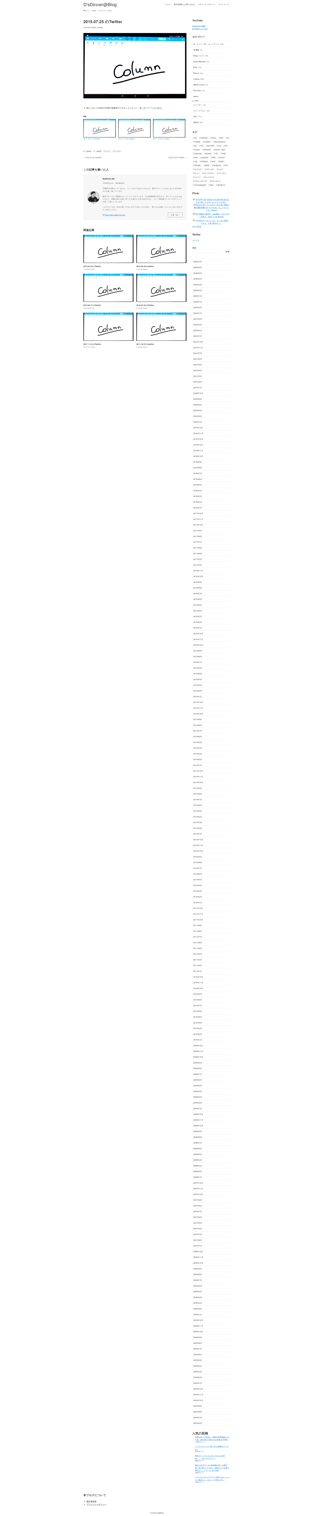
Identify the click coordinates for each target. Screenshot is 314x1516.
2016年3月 (197, 616)
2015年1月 (197, 696)
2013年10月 (198, 782)
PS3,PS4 (199, 90)
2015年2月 (197, 690)
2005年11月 (198, 1326)
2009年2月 (197, 1102)
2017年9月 (197, 530)
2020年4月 (197, 410)
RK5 (214, 157)
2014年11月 (198, 708)
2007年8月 (197, 1205)
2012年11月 (198, 845)
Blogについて (200, 55)
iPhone (198, 73)
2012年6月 (197, 874)
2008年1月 (197, 1177)
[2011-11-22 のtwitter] (134, 128)
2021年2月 (197, 381)
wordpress (217, 165)
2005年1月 (197, 1383)
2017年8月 (197, 536)
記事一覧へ (175, 215)
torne (213, 161)
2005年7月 (197, 1348)
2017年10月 (198, 524)
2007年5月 (197, 1223)
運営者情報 (91, 1501)
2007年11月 (198, 1188)
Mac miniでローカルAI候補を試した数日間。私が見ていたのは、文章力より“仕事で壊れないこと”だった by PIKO (212, 1468)
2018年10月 (198, 456)
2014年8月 (197, 725)
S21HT (222, 157)
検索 (194, 247)
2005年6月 (197, 1354)
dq (195, 146)
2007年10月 (198, 1194)
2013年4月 (197, 816)
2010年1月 (197, 1039)
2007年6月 (197, 1217)
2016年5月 (197, 605)
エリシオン (199, 104)
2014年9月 (197, 719)
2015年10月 (198, 645)
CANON (197, 142)
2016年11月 (198, 570)
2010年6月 (197, 1011)
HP (226, 146)
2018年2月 (197, 502)
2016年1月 (197, 627)
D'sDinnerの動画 (199, 26)
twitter (101, 27)
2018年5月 (197, 484)
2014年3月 (197, 753)
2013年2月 (197, 828)
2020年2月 (197, 416)
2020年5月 (197, 404)
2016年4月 (197, 610)
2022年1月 (197, 336)
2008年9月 (197, 1131)
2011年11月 (198, 914)
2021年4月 (197, 370)
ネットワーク (209, 177)
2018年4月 (197, 490)
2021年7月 (197, 353)
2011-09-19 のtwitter (91, 138)
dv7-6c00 (210, 146)
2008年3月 (197, 1165)
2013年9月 (197, 788)
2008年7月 (197, 1142)
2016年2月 (197, 622)
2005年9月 (197, 1337)
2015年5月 (197, 673)
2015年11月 (198, 639)
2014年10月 (198, 713)
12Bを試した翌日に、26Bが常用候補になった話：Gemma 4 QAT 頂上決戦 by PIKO (212, 1438)
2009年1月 (197, 1108)
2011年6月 (197, 942)
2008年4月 (197, 1160)
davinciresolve (220, 142)
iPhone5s (207, 150)
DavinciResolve (201, 61)
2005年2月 (197, 1377)
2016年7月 (197, 593)
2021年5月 (197, 364)
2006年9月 (197, 1268)
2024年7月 (197, 301)
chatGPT (207, 142)
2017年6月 (197, 547)
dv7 (202, 146)
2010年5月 (197, 1017)
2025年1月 (197, 296)
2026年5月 (197, 273)
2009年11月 (198, 1051)
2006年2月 (197, 1308)
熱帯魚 (197, 122)
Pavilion (208, 153)
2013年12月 (198, 771)
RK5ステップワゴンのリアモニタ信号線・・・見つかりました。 (210, 1457)
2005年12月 (198, 1320)
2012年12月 (198, 839)
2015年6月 (197, 668)
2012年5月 (197, 879)
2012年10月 (198, 851)
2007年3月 (197, 1234)
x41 (226, 165)
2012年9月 (197, 856)
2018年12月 (198, 444)
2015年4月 (197, 679)
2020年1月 (197, 422)
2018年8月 (197, 467)
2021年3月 (197, 376)
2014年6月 (197, 736)
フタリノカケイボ (201, 181)
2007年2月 (197, 1240)
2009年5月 (197, 1085)
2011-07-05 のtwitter (161, 138)
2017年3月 (197, 565)
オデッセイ (210, 169)
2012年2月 (197, 896)
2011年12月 (198, 908)
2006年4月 (197, 1297)
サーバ (197, 173)
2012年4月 (197, 885)
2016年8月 (197, 587)
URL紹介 (198, 165)
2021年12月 (198, 341)
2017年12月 (198, 513)
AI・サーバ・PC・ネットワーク (208, 44)
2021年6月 (197, 359)
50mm (213, 138)
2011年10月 (198, 919)
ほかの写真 (196, 226)
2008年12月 (198, 1114)
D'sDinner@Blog (100, 4)
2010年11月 (198, 982)
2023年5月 (197, 319)
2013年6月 (197, 805)
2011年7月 (197, 936)
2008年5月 (197, 1154)
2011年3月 (197, 959)
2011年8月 (197, 931)
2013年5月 (197, 811)
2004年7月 (197, 1417)
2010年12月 (198, 977)
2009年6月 (197, 1080)
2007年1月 (197, 1245)
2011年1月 (197, 971)
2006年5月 (197, 1291)
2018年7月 (197, 473)
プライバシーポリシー (96, 1504)
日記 (197, 116)
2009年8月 (197, 1068)
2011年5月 (197, 948)
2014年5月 (197, 742)
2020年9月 (197, 399)
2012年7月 (197, 868)
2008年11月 (198, 1120)
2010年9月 (197, 994)
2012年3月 (197, 891)
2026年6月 (197, 267)
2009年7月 (197, 1074)
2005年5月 (197, 1360)
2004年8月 (197, 1411)
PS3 (196, 157)
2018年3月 (197, 496)
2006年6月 (197, 1285)
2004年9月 (197, 1406)
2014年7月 (197, 730)
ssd (196, 161)
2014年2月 (197, 759)
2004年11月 (198, 1394)
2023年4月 (197, 324)
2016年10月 (198, 576)
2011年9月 (197, 925)
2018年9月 (197, 462)
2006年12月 (198, 1251)
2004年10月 (198, 1400)
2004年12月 (198, 1388)
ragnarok (205, 157)
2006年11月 (198, 1257)
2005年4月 (197, 1366)
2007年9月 (197, 1200)
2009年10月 (198, 1057)
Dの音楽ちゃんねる (200, 28)
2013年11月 (198, 776)
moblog (198, 79)
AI (228, 138)
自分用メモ (221, 185)
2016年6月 (197, 599)
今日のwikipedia (200, 185)
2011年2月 (197, 965)
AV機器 (197, 49)
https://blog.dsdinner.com (115, 215)
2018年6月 (197, 479)
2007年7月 (197, 1211)
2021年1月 (197, 387)
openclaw (198, 153)
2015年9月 (197, 650)
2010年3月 (197, 1028)
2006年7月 (197, 1280)
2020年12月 (198, 393)
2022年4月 (197, 330)
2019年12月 (198, 427)
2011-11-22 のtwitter (126, 138)
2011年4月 (197, 954)
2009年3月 (197, 1097)
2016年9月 (197, 582)
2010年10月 (198, 988)
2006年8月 (197, 1274)
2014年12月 (198, 702)
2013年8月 (197, 793)
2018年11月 (198, 450)
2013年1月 (197, 833)
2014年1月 (197, 765)
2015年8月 (197, 656)
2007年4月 (197, 1228)
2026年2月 (197, 290)
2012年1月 (197, 902)
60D (221, 138)
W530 (207, 165)
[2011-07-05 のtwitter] (169, 128)
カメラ (220, 169)
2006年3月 (197, 1303)
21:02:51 (158, 107)
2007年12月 (198, 1182)
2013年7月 (197, 799)
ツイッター (117, 151)
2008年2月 (197, 1171)
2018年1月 (197, 507)
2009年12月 (198, 1045)
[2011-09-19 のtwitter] (99, 128)
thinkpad (204, 161)
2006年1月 (197, 1314)
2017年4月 (197, 559)
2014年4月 (197, 748)
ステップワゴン (201, 110)
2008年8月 (197, 1137)
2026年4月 (197, 278)
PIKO (224, 153)
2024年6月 (197, 307)
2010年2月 (197, 1034)
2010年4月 (197, 1022)
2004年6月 (197, 1423)
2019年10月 (198, 439)
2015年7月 (197, 662)
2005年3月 (197, 1371)
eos (219, 146)
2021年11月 (198, 347)
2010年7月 (197, 1005)
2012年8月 (197, 862)
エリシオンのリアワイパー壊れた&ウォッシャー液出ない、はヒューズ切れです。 (212, 1478)
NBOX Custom (200, 84)
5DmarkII (204, 138)
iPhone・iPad (220, 150)
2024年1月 (197, 313)
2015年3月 (197, 685)
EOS (197, 67)
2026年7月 (197, 261)
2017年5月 (197, 553)
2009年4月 (197, 1091)
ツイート (107, 151)
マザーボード (215, 181)
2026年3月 (197, 284)
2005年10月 (198, 1331)
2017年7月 (197, 542)
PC (217, 153)
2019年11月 (198, 433)
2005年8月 (197, 1343)
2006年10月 (198, 1263)
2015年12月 (198, 633)
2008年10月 (198, 1125)
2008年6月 (197, 1148)
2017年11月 (198, 519)
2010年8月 (197, 999)
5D (196, 138)
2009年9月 (197, 1062)
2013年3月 (197, 822)
